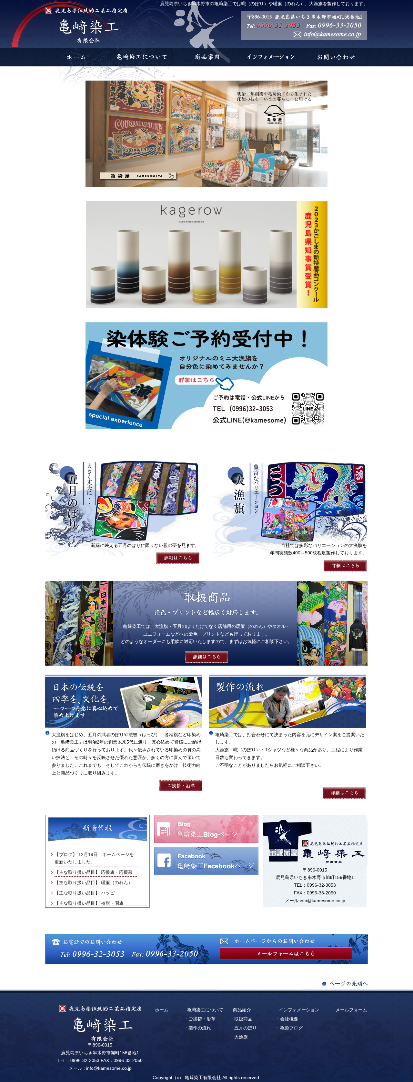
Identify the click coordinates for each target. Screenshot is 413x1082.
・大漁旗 (239, 1036)
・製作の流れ (197, 1027)
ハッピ (108, 892)
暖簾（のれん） (117, 882)
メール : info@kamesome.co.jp (100, 1068)
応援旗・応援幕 (117, 872)
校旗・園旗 (112, 903)
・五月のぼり (243, 1027)
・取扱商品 (241, 1018)
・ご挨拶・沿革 (200, 1018)
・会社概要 (287, 1018)
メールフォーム (351, 1009)
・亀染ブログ (289, 1027)
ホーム (161, 1009)
